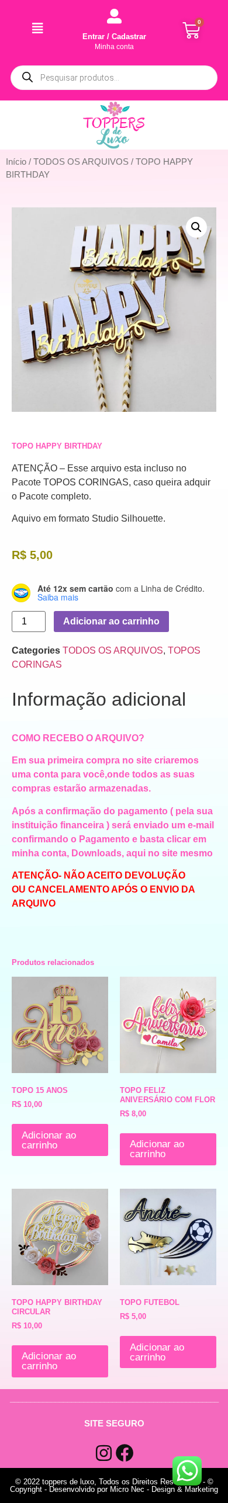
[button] (196, 227)
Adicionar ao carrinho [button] (49, 1140)
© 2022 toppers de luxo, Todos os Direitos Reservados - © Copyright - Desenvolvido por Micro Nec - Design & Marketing (114, 1485)
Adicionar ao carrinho (111, 621)
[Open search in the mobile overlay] (114, 78)
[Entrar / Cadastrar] (114, 16)
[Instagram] (104, 1453)
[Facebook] (125, 1453)
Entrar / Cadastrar (114, 36)
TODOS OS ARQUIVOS (81, 161)
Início (16, 161)
